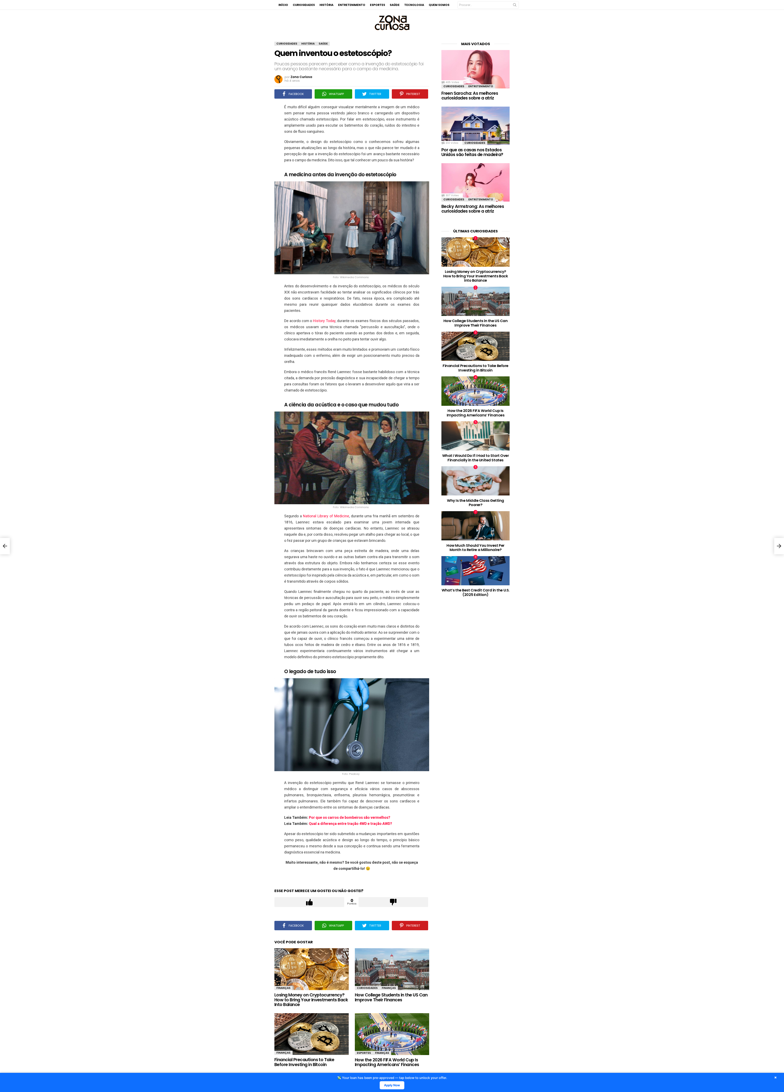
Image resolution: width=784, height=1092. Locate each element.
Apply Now (392, 1085)
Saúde (395, 5)
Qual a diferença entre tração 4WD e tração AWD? (350, 823)
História (326, 5)
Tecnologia (414, 5)
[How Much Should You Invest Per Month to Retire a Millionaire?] (475, 525)
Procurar (515, 5)
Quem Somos (439, 5)
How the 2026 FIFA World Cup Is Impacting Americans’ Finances (387, 1062)
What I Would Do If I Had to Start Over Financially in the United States (475, 458)
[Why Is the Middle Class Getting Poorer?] (475, 480)
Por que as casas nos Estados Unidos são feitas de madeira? (472, 152)
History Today (324, 321)
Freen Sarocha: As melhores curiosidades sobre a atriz (469, 95)
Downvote (393, 902)
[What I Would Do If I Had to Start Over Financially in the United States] (475, 436)
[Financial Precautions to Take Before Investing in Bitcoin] (311, 1034)
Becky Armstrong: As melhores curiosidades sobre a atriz (472, 208)
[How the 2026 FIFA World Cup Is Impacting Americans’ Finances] (392, 1034)
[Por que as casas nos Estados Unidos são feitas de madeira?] (475, 126)
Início (283, 5)
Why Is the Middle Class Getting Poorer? (475, 503)
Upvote (309, 902)
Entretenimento (351, 5)
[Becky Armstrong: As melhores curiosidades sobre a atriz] (475, 182)
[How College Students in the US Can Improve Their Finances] (392, 969)
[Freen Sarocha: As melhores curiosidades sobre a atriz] (475, 69)
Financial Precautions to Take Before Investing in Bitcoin (304, 1062)
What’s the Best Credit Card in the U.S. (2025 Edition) (475, 592)
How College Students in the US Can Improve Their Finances (391, 997)
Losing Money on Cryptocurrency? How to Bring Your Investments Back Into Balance (311, 999)
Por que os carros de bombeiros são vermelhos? (349, 817)
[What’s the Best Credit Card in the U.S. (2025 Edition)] (475, 570)
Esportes (377, 5)
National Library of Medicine (326, 516)
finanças (283, 988)
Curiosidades (304, 5)
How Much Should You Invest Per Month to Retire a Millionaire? (475, 547)
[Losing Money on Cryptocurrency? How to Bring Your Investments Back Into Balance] (311, 969)
